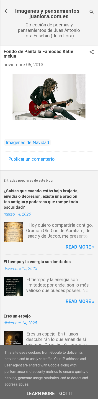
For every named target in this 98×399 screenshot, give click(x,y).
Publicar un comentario (31, 159)
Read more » (80, 247)
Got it (66, 393)
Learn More (41, 393)
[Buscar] (91, 12)
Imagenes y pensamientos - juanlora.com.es (49, 14)
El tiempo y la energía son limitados (37, 261)
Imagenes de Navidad (27, 142)
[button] (91, 52)
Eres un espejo (17, 316)
